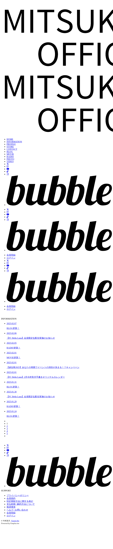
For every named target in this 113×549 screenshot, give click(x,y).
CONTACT (12, 149)
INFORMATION (14, 142)
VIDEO (10, 161)
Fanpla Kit (15, 521)
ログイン (11, 258)
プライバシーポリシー (18, 495)
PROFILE (11, 144)
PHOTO (10, 159)
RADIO (10, 156)
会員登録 (11, 255)
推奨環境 (11, 507)
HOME (10, 139)
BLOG (10, 151)
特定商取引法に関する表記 (20, 501)
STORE (10, 146)
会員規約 (11, 498)
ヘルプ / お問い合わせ (17, 510)
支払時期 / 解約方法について (21, 504)
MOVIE (10, 154)
